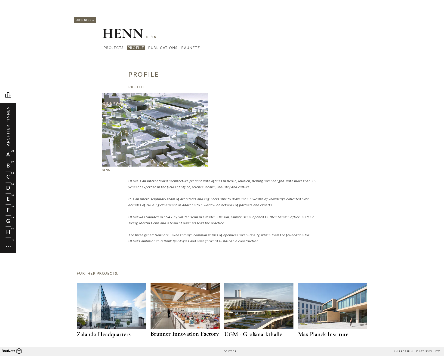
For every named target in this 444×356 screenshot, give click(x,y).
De (148, 37)
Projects (114, 48)
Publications (162, 48)
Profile (136, 48)
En (154, 37)
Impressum (403, 351)
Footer (230, 351)
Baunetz (190, 48)
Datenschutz (428, 351)
